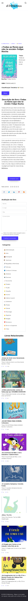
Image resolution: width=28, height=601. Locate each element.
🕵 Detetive (7, 274)
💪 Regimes (7, 315)
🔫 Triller (6, 329)
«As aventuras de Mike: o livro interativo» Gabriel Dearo (12, 453)
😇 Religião (7, 318)
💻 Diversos (7, 277)
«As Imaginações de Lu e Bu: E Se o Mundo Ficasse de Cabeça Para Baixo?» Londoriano (13, 577)
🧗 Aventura (7, 260)
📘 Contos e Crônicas (10, 270)
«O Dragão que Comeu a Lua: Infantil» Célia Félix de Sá (11, 545)
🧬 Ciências (7, 267)
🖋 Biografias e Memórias (11, 263)
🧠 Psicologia (8, 312)
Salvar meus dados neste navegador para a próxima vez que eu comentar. (14, 233)
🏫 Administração (9, 250)
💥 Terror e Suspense (10, 325)
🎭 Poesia (20, 87)
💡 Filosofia (7, 291)
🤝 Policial (7, 308)
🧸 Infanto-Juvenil (9, 298)
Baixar (5, 93)
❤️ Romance (8, 322)
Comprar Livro (14, 179)
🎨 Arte (6, 253)
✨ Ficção (7, 287)
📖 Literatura (8, 301)
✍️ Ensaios (7, 284)
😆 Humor (7, 294)
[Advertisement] (14, 28)
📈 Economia (8, 281)
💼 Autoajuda (8, 256)
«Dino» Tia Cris (7, 515)
